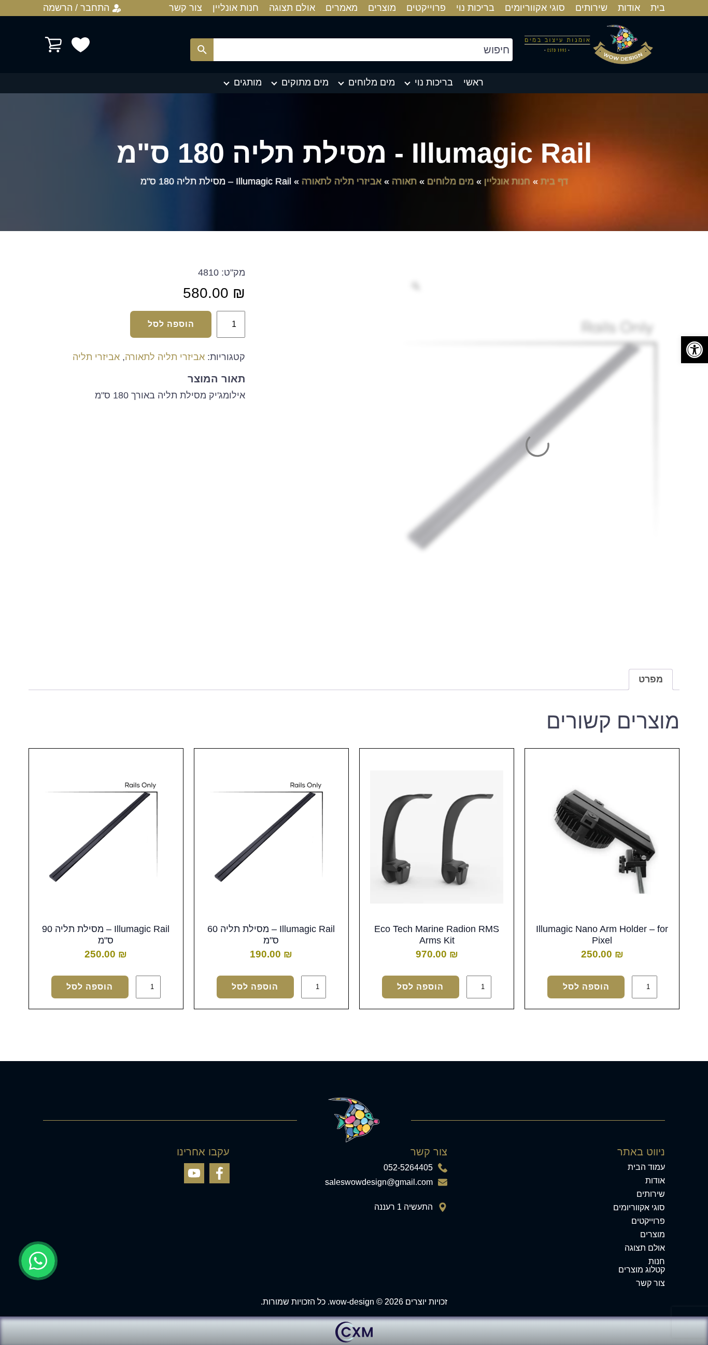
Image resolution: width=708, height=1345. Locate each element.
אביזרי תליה (96, 357)
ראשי (473, 82)
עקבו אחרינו (203, 1151)
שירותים (591, 8)
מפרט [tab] (651, 679)
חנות (656, 1261)
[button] (694, 349)
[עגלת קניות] (53, 44)
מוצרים (382, 8)
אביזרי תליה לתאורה (341, 181)
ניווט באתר (641, 1151)
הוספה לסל (171, 324)
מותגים (248, 82)
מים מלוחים (371, 82)
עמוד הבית (646, 1167)
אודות (629, 8)
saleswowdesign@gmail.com (379, 1182)
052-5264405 (408, 1168)
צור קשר (185, 8)
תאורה (404, 181)
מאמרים (341, 8)
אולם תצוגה (292, 8)
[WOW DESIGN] (589, 44)
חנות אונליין (236, 8)
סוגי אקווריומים (535, 8)
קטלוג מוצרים (641, 1270)
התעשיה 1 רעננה (403, 1207)
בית (657, 8)
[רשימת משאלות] (81, 45)
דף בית (554, 181)
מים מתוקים (305, 82)
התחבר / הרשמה (76, 8)
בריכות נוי (475, 8)
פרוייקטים (426, 8)
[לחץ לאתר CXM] (354, 1331)
